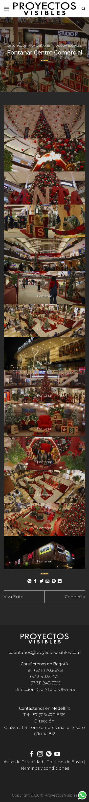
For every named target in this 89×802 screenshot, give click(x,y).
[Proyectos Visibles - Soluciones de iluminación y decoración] (44, 8)
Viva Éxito (13, 596)
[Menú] (7, 8)
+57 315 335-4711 (44, 676)
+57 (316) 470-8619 (48, 715)
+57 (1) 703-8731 (48, 670)
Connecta (75, 596)
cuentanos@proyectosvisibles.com (45, 652)
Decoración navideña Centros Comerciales (44, 45)
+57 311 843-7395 (45, 683)
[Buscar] (83, 8)
